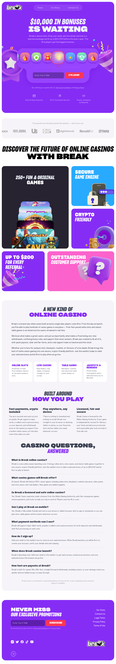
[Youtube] (31, 641)
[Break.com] (14, 7)
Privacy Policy (79, 88)
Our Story (100, 610)
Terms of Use (99, 626)
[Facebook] (22, 641)
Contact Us (100, 614)
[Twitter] (17, 641)
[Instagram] (12, 641)
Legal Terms (99, 618)
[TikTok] (27, 641)
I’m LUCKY (74, 75)
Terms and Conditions (63, 88)
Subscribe (55, 623)
